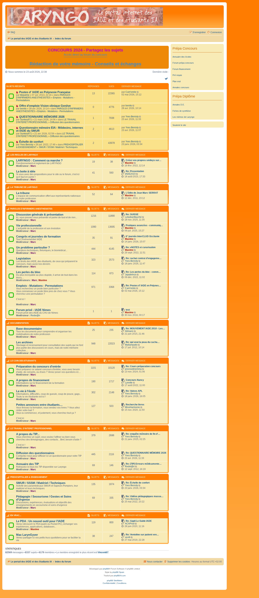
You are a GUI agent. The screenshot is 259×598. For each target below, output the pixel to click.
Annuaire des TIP (27, 464)
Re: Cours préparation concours (143, 366)
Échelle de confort (31, 141)
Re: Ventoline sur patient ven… (142, 534)
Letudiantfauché (133, 217)
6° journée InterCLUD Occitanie (142, 236)
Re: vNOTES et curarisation (140, 247)
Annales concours (181, 87)
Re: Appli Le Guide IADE (139, 521)
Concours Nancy (135, 380)
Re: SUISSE (132, 214)
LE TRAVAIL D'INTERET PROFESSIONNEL (46, 121)
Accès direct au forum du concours (85, 54)
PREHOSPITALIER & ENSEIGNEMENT (28, 477)
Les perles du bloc (28, 272)
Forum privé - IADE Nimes (33, 309)
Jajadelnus (130, 274)
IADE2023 (130, 174)
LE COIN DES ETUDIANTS (23, 361)
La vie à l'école (25, 391)
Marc (33, 166)
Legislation (23, 258)
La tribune (23, 193)
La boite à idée (25, 171)
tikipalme (24, 95)
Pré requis (177, 75)
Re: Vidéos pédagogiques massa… (144, 496)
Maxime (129, 163)
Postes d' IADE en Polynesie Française (44, 92)
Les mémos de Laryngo (183, 117)
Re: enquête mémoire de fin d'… (143, 434)
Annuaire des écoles (182, 57)
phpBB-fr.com (120, 576)
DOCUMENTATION (19, 323)
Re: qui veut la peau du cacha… (143, 342)
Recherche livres (135, 404)
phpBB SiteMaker (114, 580)
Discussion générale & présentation (39, 214)
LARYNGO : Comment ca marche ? (39, 160)
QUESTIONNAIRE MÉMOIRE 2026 (41, 116)
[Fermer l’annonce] (166, 49)
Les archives (24, 342)
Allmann (129, 331)
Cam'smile (131, 92)
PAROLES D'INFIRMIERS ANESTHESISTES (43, 96)
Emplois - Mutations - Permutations (55, 111)
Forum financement (181, 69)
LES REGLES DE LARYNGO (24, 155)
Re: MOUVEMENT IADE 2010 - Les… (145, 328)
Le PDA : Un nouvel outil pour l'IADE (40, 521)
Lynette (129, 382)
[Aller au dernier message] (138, 92)
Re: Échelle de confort (138, 482)
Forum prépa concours (183, 63)
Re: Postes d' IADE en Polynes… (143, 285)
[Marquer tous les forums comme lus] (167, 78)
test (128, 309)
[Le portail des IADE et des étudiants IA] (85, 16)
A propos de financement (32, 380)
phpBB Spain (118, 572)
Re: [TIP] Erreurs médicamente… (144, 464)
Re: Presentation (135, 171)
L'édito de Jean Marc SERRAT (142, 193)
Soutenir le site (179, 125)
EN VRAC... (15, 515)
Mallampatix (131, 344)
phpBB (106, 569)
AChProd (129, 523)
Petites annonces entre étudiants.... (39, 404)
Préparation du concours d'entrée (38, 366)
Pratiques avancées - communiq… (144, 225)
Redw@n (35, 315)
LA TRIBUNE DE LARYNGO (24, 187)
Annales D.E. (178, 105)
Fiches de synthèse (182, 111)
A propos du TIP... (27, 434)
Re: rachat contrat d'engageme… (144, 258)
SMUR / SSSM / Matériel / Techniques (58, 147)
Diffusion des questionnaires (65, 122)
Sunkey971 (26, 119)
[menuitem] (11, 32)
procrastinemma (133, 369)
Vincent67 (103, 552)
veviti (127, 537)
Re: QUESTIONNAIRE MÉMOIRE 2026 (146, 453)
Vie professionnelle (29, 225)
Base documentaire (29, 328)
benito (23, 108)
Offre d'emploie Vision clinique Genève (45, 105)
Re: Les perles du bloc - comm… (143, 272)
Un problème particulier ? (33, 247)
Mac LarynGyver (27, 534)
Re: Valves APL (134, 391)
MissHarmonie (132, 407)
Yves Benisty (132, 116)
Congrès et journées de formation (38, 236)
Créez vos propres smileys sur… (143, 160)
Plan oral (177, 81)
